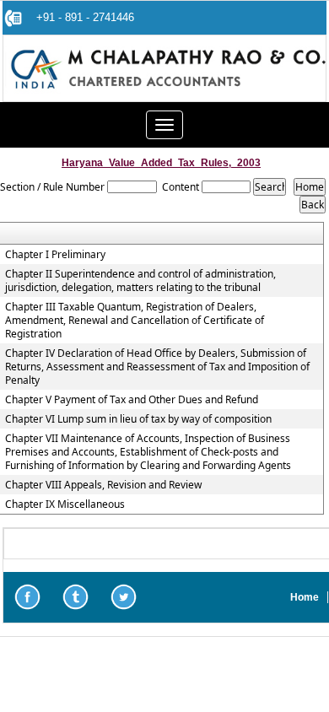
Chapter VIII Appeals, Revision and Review (103, 485)
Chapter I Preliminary (55, 255)
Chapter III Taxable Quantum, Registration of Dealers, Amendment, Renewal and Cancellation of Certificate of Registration (134, 320)
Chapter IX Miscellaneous (65, 504)
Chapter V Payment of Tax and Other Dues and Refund (131, 400)
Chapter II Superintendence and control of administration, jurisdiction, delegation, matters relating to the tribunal (140, 280)
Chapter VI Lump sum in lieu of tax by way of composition (138, 419)
